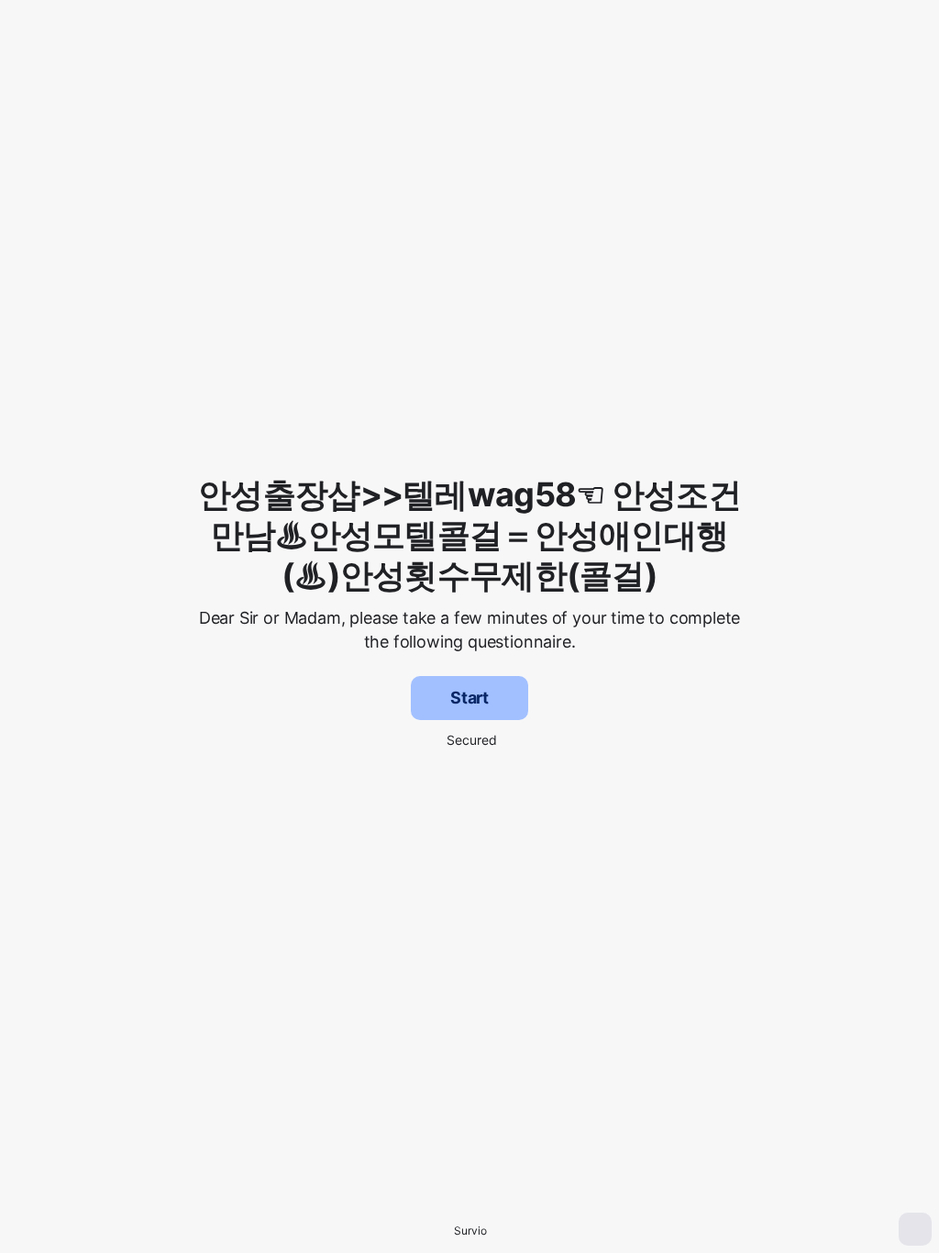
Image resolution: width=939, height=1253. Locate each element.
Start (469, 697)
